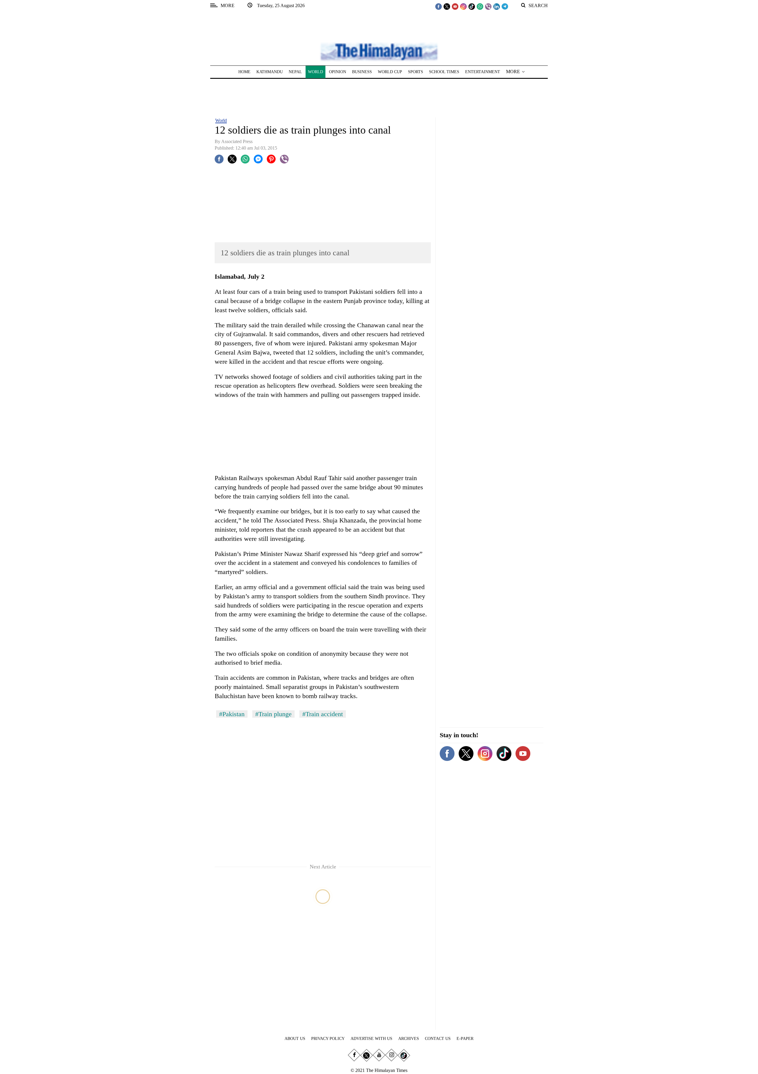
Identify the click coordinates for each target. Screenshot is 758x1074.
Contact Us (438, 1038)
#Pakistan (232, 714)
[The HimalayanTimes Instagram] (463, 6)
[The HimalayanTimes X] (447, 6)
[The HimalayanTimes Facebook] (438, 6)
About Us (295, 1038)
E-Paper (465, 1038)
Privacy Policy (328, 1038)
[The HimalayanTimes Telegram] (505, 6)
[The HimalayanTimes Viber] (488, 6)
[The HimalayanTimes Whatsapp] (480, 6)
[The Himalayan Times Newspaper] (379, 51)
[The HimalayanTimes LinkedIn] (496, 6)
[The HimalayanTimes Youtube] (455, 6)
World (221, 120)
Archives (408, 1038)
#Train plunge (273, 714)
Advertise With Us (371, 1038)
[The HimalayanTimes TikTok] (471, 6)
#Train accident (322, 714)
